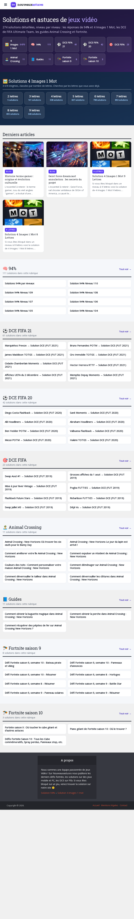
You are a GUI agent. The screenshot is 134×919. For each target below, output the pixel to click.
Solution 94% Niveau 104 (84, 310)
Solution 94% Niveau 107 (19, 301)
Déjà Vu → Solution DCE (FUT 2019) (90, 507)
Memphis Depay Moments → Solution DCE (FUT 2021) (97, 376)
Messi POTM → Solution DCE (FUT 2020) (28, 440)
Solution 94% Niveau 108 (84, 292)
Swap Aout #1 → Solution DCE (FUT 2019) (28, 476)
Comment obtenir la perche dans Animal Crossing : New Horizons (98, 615)
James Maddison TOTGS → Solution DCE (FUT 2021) (34, 354)
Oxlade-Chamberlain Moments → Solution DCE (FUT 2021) (34, 365)
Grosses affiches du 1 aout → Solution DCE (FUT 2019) (97, 476)
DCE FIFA (119, 44)
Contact (123, 805)
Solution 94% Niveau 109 (19, 292)
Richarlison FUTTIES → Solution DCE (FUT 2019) (97, 498)
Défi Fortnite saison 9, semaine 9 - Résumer (95, 692)
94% (41, 44)
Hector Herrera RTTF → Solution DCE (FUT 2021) (98, 365)
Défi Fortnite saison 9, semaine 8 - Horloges (95, 674)
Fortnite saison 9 (67, 59)
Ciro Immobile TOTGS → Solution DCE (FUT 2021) (98, 354)
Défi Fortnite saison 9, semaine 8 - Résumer (30, 683)
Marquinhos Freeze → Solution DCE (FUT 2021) (31, 345)
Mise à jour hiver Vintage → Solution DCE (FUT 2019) (31, 487)
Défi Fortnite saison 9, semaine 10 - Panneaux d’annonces (96, 664)
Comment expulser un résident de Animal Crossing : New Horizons (99, 555)
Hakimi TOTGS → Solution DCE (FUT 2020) (94, 440)
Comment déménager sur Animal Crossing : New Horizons (97, 566)
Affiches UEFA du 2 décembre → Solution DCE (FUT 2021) (34, 376)
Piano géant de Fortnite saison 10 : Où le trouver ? (98, 728)
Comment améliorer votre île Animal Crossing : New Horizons (34, 555)
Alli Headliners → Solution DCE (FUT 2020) (28, 421)
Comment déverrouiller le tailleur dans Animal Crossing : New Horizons (30, 578)
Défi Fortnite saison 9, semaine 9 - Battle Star (96, 683)
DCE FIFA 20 (93, 44)
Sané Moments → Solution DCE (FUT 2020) (94, 412)
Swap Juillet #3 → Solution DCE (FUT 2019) (29, 507)
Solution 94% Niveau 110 (84, 283)
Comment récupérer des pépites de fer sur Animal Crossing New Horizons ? (33, 627)
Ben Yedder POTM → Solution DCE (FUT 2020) (31, 430)
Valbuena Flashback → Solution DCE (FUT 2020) (96, 430)
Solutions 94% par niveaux (19, 283)
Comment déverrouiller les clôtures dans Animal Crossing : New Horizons (97, 578)
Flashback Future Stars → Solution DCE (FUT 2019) (33, 498)
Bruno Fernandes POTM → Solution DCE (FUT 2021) (99, 345)
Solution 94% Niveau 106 (84, 301)
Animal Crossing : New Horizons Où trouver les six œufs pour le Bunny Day (33, 543)
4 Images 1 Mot (15, 44)
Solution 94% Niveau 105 (19, 310)
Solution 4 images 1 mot (71, 792)
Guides (41, 59)
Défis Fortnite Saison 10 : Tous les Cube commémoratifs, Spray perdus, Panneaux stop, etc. (34, 740)
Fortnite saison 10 (93, 59)
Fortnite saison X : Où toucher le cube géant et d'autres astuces (31, 729)
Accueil (96, 805)
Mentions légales (109, 805)
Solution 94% (48, 792)
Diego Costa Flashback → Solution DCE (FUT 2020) (33, 412)
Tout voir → (125, 269)
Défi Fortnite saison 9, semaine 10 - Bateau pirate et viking (33, 664)
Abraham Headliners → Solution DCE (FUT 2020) (97, 421)
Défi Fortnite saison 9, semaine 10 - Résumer (30, 674)
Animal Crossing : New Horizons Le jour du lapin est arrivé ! (99, 543)
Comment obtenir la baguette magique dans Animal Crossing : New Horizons (33, 615)
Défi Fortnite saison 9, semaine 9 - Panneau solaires (34, 692)
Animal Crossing (15, 59)
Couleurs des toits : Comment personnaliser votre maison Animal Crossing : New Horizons (33, 566)
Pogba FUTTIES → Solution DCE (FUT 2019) (94, 487)
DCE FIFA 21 (67, 44)
